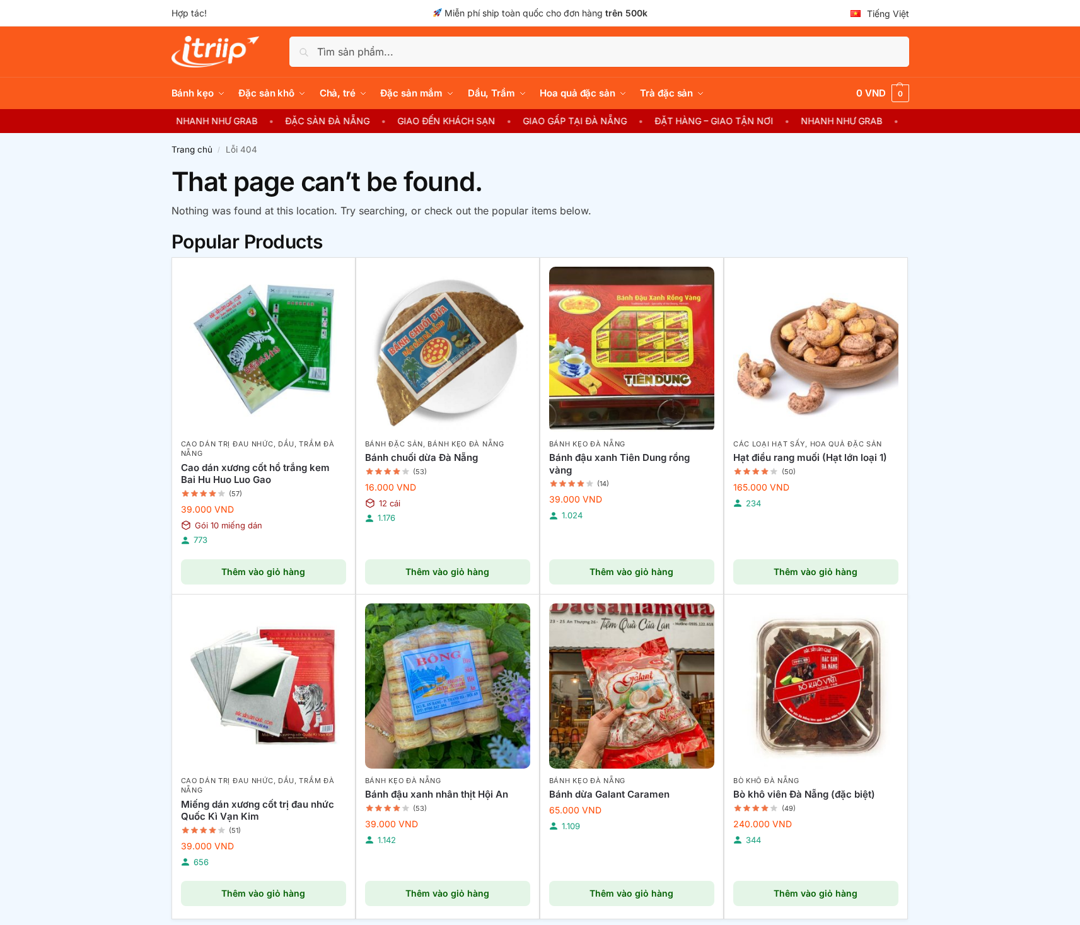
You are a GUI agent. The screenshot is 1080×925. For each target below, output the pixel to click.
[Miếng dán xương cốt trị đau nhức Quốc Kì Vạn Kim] (263, 686)
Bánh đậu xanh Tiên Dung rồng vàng (619, 463)
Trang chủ (191, 149)
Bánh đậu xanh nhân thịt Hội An (436, 794)
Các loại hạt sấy (769, 443)
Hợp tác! (189, 13)
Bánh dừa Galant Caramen (609, 794)
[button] (882, 93)
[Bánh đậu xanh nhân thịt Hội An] (447, 686)
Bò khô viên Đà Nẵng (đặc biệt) (804, 794)
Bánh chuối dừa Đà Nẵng (421, 457)
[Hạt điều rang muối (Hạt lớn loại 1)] (815, 349)
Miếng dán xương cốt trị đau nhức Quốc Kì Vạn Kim (257, 810)
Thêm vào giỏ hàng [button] (263, 571)
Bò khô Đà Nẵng (766, 780)
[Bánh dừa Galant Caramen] (631, 686)
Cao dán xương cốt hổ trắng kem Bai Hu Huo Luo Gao (255, 474)
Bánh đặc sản (394, 443)
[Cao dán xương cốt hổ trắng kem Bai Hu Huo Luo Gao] (263, 349)
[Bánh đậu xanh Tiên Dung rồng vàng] (631, 349)
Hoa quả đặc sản (846, 443)
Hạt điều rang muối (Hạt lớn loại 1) (810, 457)
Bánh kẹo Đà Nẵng (465, 443)
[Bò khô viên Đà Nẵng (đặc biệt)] (815, 686)
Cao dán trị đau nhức (227, 443)
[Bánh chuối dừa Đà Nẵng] (447, 349)
